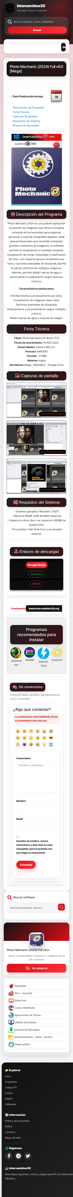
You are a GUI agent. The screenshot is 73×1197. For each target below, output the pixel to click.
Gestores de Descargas (27, 1029)
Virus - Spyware (23, 993)
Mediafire (37, 574)
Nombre (21, 800)
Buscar (37, 30)
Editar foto (20, 1000)
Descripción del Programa (28, 107)
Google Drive (36, 565)
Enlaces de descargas (26, 125)
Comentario (23, 758)
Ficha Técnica (21, 112)
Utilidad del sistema (25, 1022)
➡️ (51, 744)
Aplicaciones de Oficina (27, 1015)
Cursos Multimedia (24, 1007)
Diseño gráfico (22, 1044)
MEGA (37, 583)
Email (19, 818)
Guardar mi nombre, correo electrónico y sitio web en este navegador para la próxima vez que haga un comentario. (34, 846)
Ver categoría (39, 968)
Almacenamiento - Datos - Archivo (33, 1036)
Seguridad (20, 985)
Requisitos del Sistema (26, 121)
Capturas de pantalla (25, 116)
